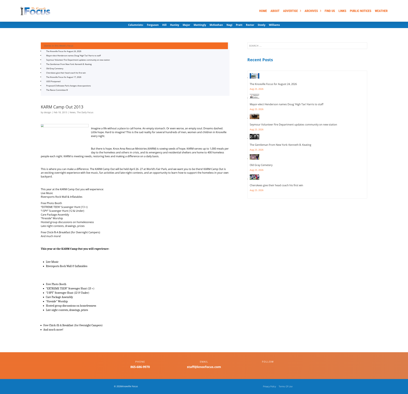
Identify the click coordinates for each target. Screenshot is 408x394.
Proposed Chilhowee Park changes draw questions (68, 85)
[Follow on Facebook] (264, 367)
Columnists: (135, 25)
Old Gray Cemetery (54, 68)
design (47, 112)
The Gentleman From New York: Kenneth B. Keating (69, 64)
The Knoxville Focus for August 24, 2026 (63, 51)
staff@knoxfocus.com (204, 367)
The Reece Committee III (57, 90)
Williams (274, 25)
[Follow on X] (271, 367)
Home (263, 11)
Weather (381, 11)
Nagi (229, 25)
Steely (261, 25)
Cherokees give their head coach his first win (66, 72)
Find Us (330, 11)
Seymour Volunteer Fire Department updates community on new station (78, 60)
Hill (164, 25)
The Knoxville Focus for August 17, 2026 (63, 77)
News (73, 112)
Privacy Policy (269, 386)
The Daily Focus (85, 112)
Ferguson (153, 25)
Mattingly (200, 25)
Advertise (290, 11)
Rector (250, 25)
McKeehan (216, 25)
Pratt (239, 25)
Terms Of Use (286, 386)
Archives (311, 11)
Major (186, 25)
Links (342, 11)
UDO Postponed (53, 81)
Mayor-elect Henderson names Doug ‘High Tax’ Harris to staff (73, 55)
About (275, 11)
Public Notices (360, 11)
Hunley (174, 25)
